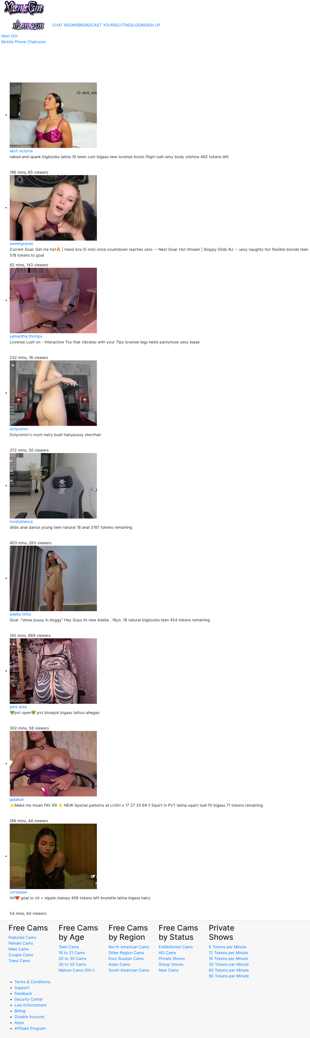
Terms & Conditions (32, 981)
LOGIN (139, 25)
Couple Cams (20, 954)
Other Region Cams (126, 952)
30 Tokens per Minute (229, 964)
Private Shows (172, 958)
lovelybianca (21, 521)
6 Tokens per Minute (227, 946)
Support (22, 987)
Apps (19, 1022)
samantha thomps (26, 336)
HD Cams (167, 952)
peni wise (18, 706)
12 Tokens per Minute (228, 952)
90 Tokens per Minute (229, 975)
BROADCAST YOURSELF (100, 25)
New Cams (168, 970)
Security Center (29, 999)
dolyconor (19, 428)
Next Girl (9, 35)
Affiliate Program (31, 1028)
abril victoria (21, 150)
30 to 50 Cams (72, 964)
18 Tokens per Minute (228, 958)
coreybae (18, 892)
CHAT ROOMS (65, 25)
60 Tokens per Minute (229, 970)
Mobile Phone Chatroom (23, 41)
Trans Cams (19, 960)
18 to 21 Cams (72, 952)
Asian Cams (119, 964)
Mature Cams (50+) (77, 970)
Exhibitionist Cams (176, 946)
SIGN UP (152, 25)
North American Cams (128, 946)
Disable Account (30, 1016)
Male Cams (18, 949)
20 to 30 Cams (72, 958)
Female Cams (20, 943)
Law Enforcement (31, 1005)
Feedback (23, 993)
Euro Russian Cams (126, 958)
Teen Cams (69, 946)
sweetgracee (21, 243)
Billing (20, 1010)
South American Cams (128, 970)
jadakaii (17, 799)
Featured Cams (22, 937)
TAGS (128, 25)
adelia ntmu (20, 614)
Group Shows (171, 964)
